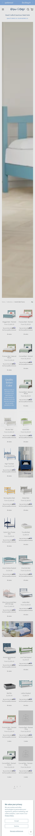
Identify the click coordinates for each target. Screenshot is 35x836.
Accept (16, 821)
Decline (16, 826)
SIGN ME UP (26, 425)
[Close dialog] (34, 407)
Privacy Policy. (9, 816)
